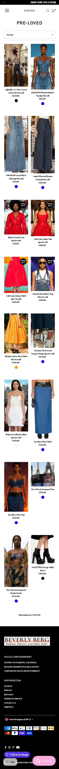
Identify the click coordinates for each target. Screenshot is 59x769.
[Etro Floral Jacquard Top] (43, 474)
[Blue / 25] (16, 186)
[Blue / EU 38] (42, 361)
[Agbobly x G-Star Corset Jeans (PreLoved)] (16, 65)
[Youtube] (17, 748)
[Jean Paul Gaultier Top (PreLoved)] (43, 274)
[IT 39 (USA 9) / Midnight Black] (42, 578)
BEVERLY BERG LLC (29, 762)
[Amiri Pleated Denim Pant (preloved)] (43, 144)
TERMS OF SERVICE (13, 698)
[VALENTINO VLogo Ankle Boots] (43, 549)
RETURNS (8, 694)
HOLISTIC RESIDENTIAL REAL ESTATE (21, 666)
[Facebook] (5, 748)
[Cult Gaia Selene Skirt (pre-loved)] (16, 275)
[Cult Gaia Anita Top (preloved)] (43, 218)
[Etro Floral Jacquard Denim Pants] (16, 561)
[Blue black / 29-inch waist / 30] (16, 100)
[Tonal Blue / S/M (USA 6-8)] (42, 497)
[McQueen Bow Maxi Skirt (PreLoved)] (16, 333)
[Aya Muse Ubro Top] (16, 487)
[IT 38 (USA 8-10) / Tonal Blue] (16, 601)
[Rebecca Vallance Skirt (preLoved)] (16, 406)
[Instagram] (9, 748)
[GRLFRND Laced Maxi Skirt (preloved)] (16, 144)
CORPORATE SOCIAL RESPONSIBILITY (22, 670)
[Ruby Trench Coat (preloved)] (16, 217)
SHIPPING (8, 707)
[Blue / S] (42, 103)
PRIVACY (8, 690)
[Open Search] (47, 10)
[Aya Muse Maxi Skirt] (43, 409)
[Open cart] (53, 10)
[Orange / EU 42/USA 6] (16, 367)
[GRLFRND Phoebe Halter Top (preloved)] (43, 67)
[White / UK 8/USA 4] (16, 445)
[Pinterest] (13, 748)
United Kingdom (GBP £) (20, 719)
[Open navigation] (7, 11)
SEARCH (8, 686)
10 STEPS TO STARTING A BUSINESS (20, 662)
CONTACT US (10, 703)
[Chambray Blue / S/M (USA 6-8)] (42, 449)
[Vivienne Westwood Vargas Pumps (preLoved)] (43, 330)
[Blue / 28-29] (42, 187)
